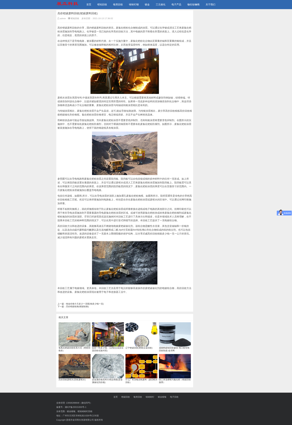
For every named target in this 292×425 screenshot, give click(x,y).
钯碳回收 (125, 397)
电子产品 (176, 4)
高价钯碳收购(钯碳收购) (77, 306)
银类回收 (118, 4)
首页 (88, 4)
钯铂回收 (102, 4)
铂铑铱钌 (150, 397)
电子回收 (174, 397)
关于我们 (210, 4)
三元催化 (160, 4)
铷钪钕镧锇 (193, 4)
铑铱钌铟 (134, 4)
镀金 (147, 4)
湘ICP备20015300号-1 (75, 407)
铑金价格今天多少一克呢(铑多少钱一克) (85, 304)
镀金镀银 (162, 397)
